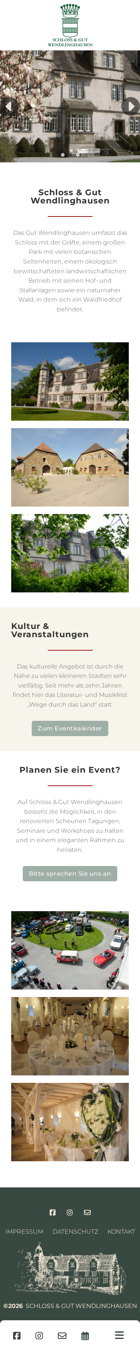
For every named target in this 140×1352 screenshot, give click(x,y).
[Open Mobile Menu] (119, 1335)
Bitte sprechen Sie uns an (70, 873)
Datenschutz (75, 1231)
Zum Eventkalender (70, 728)
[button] (63, 155)
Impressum (24, 1231)
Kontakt (121, 1231)
